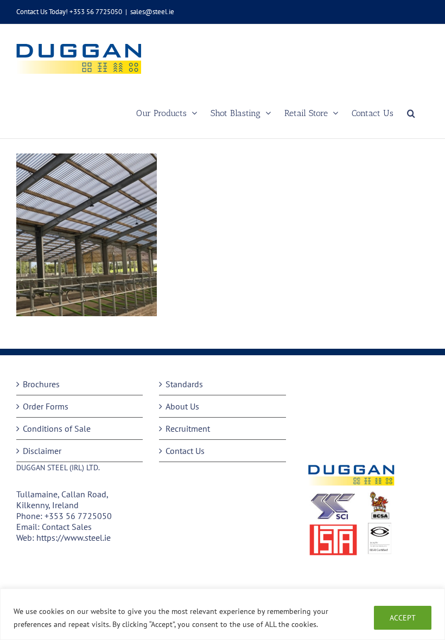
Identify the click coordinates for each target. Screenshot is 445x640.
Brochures (41, 384)
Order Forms (45, 406)
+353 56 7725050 (78, 515)
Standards (184, 384)
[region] (222, 614)
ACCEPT (403, 618)
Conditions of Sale (57, 428)
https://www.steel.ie (73, 537)
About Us (182, 406)
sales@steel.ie (152, 11)
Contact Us (185, 450)
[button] (411, 113)
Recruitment (188, 428)
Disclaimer (42, 450)
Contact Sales (67, 526)
